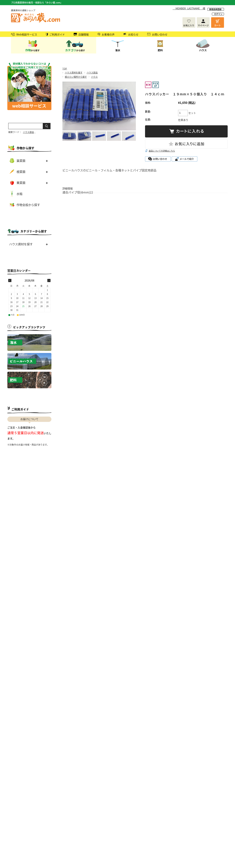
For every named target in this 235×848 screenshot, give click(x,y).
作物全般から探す (28, 204)
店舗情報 (83, 34)
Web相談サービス (26, 34)
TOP (64, 68)
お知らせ (133, 34)
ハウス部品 (92, 72)
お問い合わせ (159, 34)
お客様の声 (108, 34)
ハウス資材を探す (73, 72)
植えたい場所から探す (76, 76)
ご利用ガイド (57, 34)
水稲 (19, 193)
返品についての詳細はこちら (162, 150)
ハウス (94, 76)
